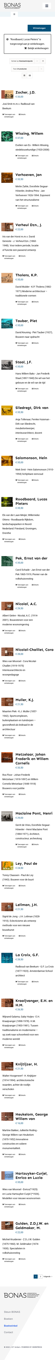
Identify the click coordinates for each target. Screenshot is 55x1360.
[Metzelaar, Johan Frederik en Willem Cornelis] (7, 757)
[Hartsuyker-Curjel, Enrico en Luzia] (7, 1175)
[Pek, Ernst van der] (7, 561)
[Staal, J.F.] (7, 365)
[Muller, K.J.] (7, 702)
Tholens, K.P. (26, 275)
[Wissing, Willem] (7, 136)
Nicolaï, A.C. (26, 604)
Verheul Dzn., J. (28, 225)
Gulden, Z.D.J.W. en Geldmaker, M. (31, 1225)
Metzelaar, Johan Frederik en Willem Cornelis (32, 758)
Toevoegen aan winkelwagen (9, 116)
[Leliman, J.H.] (7, 907)
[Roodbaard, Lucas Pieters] (7, 502)
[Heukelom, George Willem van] (7, 1116)
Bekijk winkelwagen (38, 48)
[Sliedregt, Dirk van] (7, 410)
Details (23, 114)
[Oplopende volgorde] (43, 61)
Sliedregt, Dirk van (31, 407)
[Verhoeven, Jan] (7, 178)
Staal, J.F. (23, 362)
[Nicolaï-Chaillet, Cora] (7, 652)
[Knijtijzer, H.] (7, 1066)
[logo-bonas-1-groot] (12, 4)
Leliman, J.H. (26, 904)
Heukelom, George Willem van (31, 1116)
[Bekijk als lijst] (29, 75)
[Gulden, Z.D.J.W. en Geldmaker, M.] (7, 1225)
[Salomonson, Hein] (7, 461)
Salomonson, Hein (31, 458)
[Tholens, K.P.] (7, 278)
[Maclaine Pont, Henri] (7, 816)
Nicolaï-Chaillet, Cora (34, 649)
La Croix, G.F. (27, 955)
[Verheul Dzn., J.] (7, 227)
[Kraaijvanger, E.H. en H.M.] (7, 1003)
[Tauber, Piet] (7, 323)
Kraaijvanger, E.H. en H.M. (34, 1002)
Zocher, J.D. (25, 92)
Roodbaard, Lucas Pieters (31, 501)
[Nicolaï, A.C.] (7, 606)
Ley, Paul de (26, 863)
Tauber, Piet (26, 321)
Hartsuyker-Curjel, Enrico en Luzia (31, 1175)
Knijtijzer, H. (26, 1064)
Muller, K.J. (24, 700)
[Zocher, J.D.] (7, 94)
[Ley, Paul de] (7, 865)
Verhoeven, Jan (28, 174)
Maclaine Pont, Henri (33, 813)
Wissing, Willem (29, 133)
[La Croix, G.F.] (7, 958)
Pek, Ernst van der (31, 558)
